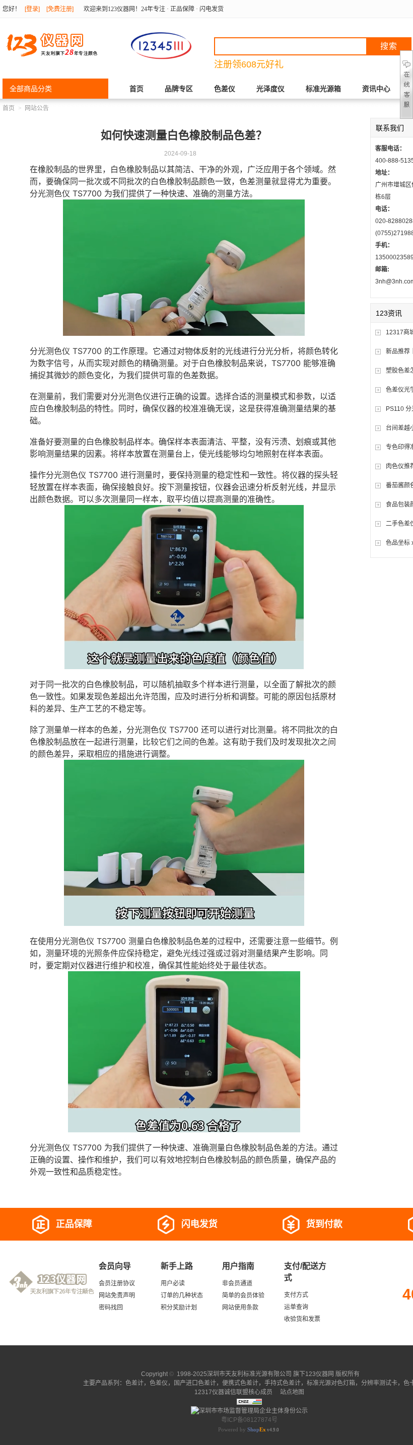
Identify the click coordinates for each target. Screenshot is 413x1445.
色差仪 (224, 89)
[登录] (32, 9)
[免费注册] (60, 9)
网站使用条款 (240, 1307)
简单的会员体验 (243, 1295)
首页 (136, 89)
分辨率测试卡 (379, 1383)
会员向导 (115, 1266)
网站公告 (37, 108)
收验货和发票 (302, 1319)
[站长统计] (249, 1401)
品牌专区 (179, 89)
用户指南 (238, 1266)
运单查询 (296, 1307)
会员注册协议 (117, 1283)
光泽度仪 (270, 89)
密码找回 (111, 1307)
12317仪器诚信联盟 (221, 1392)
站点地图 (291, 1392)
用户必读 (173, 1283)
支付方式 (296, 1294)
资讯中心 (376, 89)
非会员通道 (237, 1283)
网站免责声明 (117, 1295)
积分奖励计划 (179, 1307)
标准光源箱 (323, 89)
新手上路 (177, 1266)
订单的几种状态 (182, 1295)
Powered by (242, 1429)
